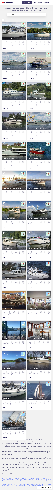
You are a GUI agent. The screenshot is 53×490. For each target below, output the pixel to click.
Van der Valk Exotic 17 (34, 368)
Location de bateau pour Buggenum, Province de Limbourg (21, 479)
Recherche (12, 14)
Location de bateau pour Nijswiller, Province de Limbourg (26, 484)
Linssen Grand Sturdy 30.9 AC (11, 278)
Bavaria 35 (6, 398)
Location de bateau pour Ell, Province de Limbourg (31, 485)
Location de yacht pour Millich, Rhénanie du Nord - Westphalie (17, 476)
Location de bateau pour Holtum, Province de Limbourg (26, 480)
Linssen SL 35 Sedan (8, 158)
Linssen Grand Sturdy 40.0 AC (36, 99)
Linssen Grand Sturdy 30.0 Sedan (37, 248)
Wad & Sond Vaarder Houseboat (37, 338)
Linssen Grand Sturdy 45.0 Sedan (12, 188)
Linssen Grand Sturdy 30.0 (10, 218)
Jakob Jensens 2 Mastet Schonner (37, 398)
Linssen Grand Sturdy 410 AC (11, 39)
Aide (35, 2)
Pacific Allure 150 (7, 368)
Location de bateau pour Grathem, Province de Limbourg (36, 482)
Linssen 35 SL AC (7, 69)
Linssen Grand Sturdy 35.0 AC (11, 99)
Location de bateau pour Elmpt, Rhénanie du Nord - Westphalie (28, 477)
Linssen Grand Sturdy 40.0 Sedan (12, 128)
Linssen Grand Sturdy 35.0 (35, 158)
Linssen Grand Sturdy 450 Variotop (37, 218)
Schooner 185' (7, 428)
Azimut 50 (31, 278)
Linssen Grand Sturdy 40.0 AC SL (37, 128)
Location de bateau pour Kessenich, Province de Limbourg (16, 483)
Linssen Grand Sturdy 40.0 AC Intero (38, 39)
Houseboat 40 (32, 308)
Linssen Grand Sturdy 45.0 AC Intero (38, 69)
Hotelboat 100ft (7, 308)
